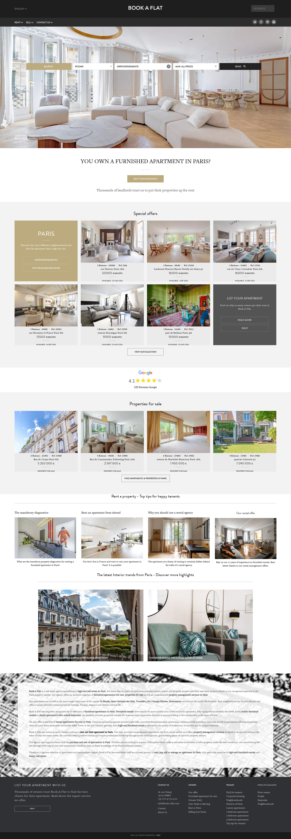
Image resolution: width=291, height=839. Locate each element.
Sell (28, 22)
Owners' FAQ (195, 800)
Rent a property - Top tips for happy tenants (145, 496)
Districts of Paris (234, 803)
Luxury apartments (235, 807)
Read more (245, 320)
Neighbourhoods (234, 800)
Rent (18, 22)
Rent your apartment (146, 178)
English (20, 8)
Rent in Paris (194, 807)
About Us (162, 812)
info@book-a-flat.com (168, 803)
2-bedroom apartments (237, 815)
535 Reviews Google (145, 387)
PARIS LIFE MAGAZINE (267, 785)
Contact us (43, 22)
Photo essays (264, 792)
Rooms (79, 66)
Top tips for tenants (236, 823)
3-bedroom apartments (237, 819)
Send (238, 66)
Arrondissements (128, 66)
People (261, 796)
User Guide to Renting (199, 803)
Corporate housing (235, 796)
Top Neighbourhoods (46, 268)
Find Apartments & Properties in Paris (145, 478)
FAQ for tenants (234, 792)
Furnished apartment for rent (202, 796)
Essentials (262, 800)
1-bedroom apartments (237, 811)
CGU (158, 835)
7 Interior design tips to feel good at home (175, 658)
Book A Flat (146, 10)
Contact (162, 808)
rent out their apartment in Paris (96, 731)
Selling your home (197, 811)
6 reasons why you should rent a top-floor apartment (74, 658)
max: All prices (184, 66)
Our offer (193, 792)
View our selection (145, 351)
